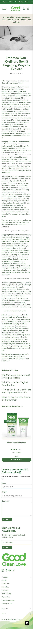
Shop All (4, 580)
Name (4, 483)
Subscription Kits (7, 603)
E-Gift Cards (5, 584)
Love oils (27, 294)
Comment (6, 501)
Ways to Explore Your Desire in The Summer (16, 398)
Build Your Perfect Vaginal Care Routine (15, 383)
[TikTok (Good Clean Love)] (14, 570)
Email (4, 492)
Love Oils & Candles (8, 600)
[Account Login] (24, 9)
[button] (4, 9)
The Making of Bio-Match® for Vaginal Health (16, 376)
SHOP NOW (16, 460)
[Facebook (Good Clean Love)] (6, 570)
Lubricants (5, 590)
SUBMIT (7, 547)
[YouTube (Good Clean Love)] (10, 570)
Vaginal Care (6, 597)
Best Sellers (5, 587)
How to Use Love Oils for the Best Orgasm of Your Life (16, 391)
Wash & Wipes (6, 593)
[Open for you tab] (27, 623)
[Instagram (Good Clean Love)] (3, 570)
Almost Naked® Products (16, 443)
